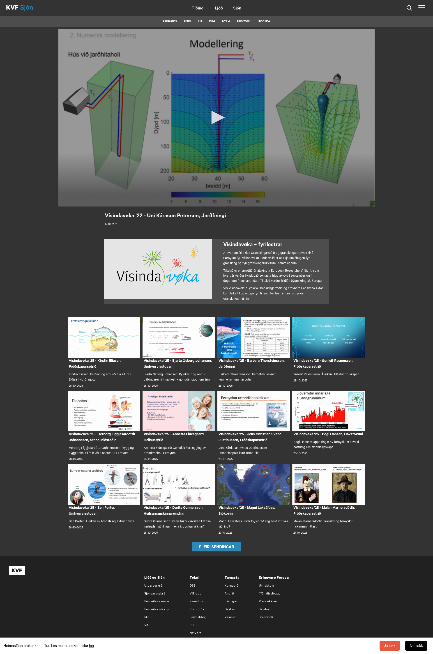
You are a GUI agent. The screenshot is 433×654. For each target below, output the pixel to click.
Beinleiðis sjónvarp (158, 602)
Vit (146, 625)
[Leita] (409, 8)
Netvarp (196, 633)
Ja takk (389, 645)
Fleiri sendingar (216, 547)
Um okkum (266, 586)
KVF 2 (226, 21)
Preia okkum (268, 602)
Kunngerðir (233, 586)
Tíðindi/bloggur (270, 594)
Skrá (187, 21)
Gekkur (230, 609)
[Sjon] (30, 8)
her (91, 645)
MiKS (212, 21)
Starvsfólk (266, 617)
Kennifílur (197, 602)
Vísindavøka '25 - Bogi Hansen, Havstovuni (328, 435)
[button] (216, 117)
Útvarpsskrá (153, 586)
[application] (216, 118)
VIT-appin (197, 594)
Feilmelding (198, 617)
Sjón (237, 9)
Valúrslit (231, 617)
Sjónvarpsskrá (154, 594)
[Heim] (12, 8)
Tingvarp (244, 21)
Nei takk (416, 645)
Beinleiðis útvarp (156, 609)
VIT (200, 21)
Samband (266, 609)
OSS (193, 586)
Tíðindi (198, 9)
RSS (193, 625)
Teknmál (263, 21)
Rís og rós (197, 609)
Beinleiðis (170, 21)
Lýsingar (231, 602)
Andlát (230, 594)
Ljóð (219, 9)
